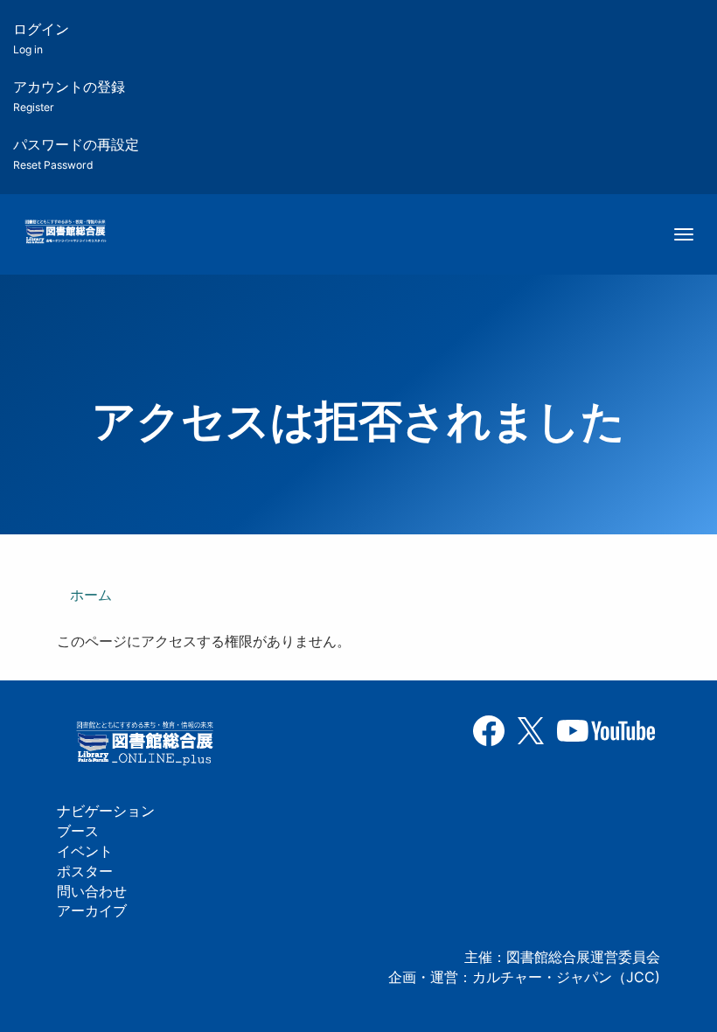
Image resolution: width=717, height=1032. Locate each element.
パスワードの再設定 (76, 153)
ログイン (41, 38)
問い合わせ (92, 891)
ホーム (91, 594)
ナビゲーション (106, 810)
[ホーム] (65, 232)
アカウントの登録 (69, 96)
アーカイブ (92, 910)
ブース (78, 831)
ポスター (85, 871)
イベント (85, 851)
